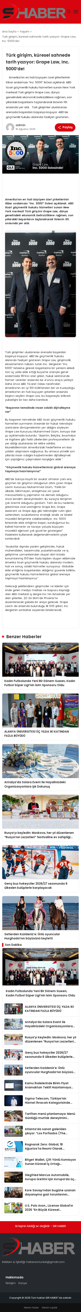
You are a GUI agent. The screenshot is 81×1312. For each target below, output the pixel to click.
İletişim (11, 1283)
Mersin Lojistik (49, 1307)
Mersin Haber (31, 1307)
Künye (22, 1283)
